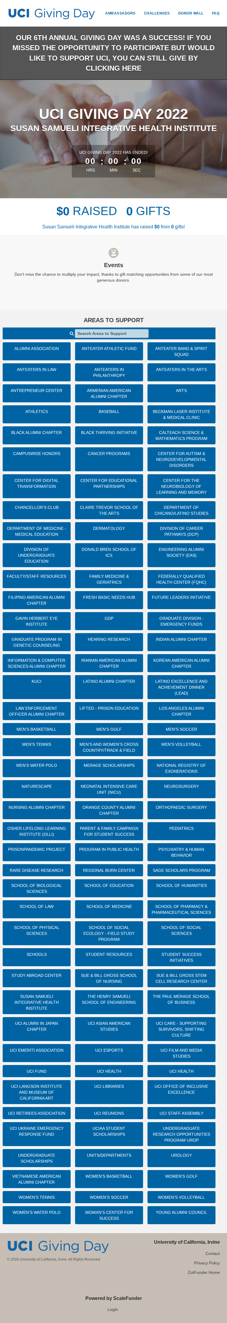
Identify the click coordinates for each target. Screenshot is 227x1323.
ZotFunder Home (204, 1272)
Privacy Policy (207, 1263)
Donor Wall (191, 13)
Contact (212, 1253)
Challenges (157, 13)
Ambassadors (120, 13)
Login (113, 1309)
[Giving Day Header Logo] (51, 13)
